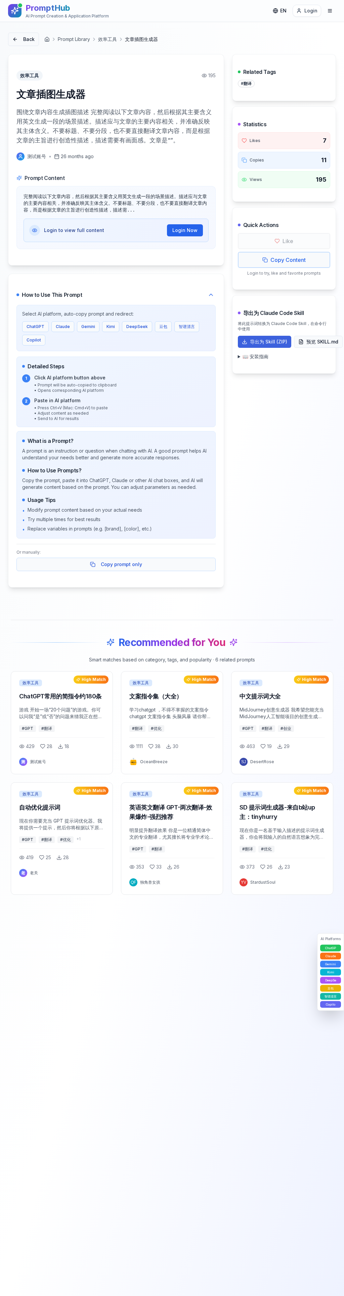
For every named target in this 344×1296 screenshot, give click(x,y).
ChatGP (330, 948)
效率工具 (107, 39)
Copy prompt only (121, 564)
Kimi (110, 326)
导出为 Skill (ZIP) (268, 341)
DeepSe (330, 980)
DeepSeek (137, 326)
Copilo (330, 1004)
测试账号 (36, 156)
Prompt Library (74, 39)
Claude (63, 326)
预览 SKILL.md (322, 341)
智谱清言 (187, 326)
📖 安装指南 (255, 356)
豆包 (163, 326)
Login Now (185, 230)
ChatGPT (35, 326)
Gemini (88, 326)
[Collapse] (211, 294)
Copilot (34, 339)
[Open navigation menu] (330, 10)
